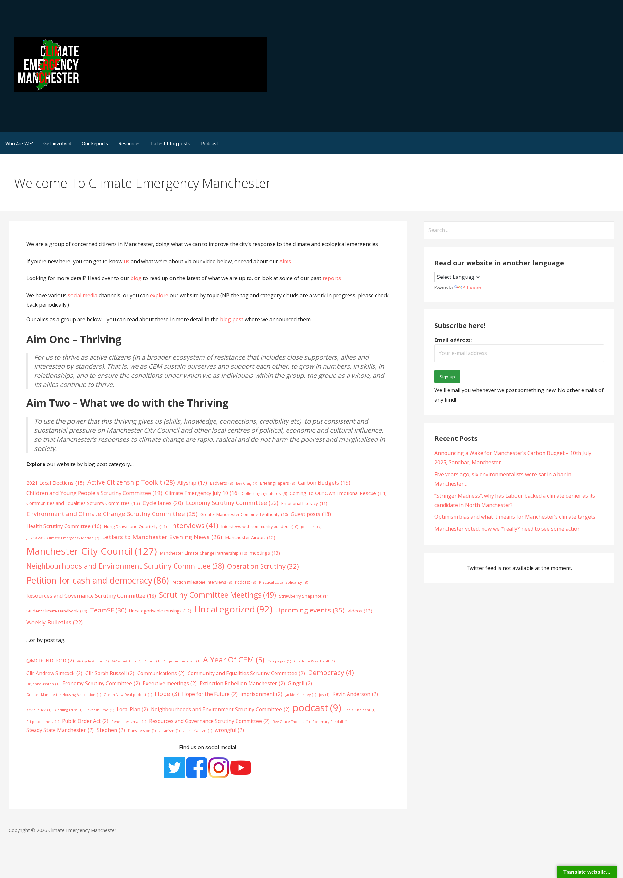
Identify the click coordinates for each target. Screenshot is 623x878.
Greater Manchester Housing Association (63, 694)
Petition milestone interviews (202, 582)
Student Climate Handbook (56, 611)
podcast (317, 707)
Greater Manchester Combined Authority (244, 514)
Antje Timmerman (181, 661)
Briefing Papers (277, 483)
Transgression (142, 730)
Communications (161, 673)
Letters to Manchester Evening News (162, 537)
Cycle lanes (163, 503)
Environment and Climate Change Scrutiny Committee (111, 514)
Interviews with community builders (259, 526)
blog (136, 278)
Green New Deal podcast (128, 694)
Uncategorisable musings (160, 611)
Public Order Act (85, 720)
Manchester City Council (91, 551)
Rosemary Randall (330, 721)
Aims (285, 261)
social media (82, 295)
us (126, 261)
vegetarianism (197, 730)
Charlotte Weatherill (314, 661)
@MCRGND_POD (50, 660)
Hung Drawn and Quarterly (135, 526)
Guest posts (311, 514)
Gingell (300, 683)
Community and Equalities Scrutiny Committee (246, 673)
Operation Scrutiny (263, 566)
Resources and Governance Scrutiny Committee (91, 595)
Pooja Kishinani (359, 710)
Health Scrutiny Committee (63, 526)
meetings (265, 553)
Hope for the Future (210, 694)
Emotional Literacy (304, 503)
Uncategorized (233, 609)
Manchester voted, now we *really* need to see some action (507, 528)
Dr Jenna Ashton (42, 684)
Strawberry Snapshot (305, 596)
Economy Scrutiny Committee (232, 503)
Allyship (192, 482)
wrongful (229, 730)
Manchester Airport (250, 537)
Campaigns (279, 661)
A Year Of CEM (233, 659)
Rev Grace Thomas (291, 721)
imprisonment (261, 694)
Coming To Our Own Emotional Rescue (338, 493)
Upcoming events (310, 609)
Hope (167, 693)
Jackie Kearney (300, 694)
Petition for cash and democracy (97, 580)
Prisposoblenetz (42, 721)
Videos (360, 610)
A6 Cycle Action (93, 661)
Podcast (210, 143)
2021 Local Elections (55, 482)
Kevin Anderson (355, 694)
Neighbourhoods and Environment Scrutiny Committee (125, 566)
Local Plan (132, 709)
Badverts (221, 483)
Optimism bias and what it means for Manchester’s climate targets (514, 516)
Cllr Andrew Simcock (54, 673)
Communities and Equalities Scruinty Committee (83, 503)
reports (332, 278)
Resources (129, 143)
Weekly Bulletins (54, 622)
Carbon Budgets (324, 482)
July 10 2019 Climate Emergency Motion (62, 538)
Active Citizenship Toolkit (131, 482)
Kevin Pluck (38, 710)
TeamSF (108, 610)
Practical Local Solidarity (283, 582)
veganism (169, 730)
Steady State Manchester (60, 730)
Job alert (311, 527)
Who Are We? (19, 143)
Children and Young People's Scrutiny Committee (94, 493)
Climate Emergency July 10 (202, 493)
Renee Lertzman (128, 721)
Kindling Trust (68, 710)
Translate (473, 287)
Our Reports (95, 143)
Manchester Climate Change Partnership (203, 553)
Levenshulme (99, 710)
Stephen (111, 730)
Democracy (331, 672)
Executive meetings (170, 683)
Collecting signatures (264, 493)
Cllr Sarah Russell (109, 673)
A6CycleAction (126, 661)
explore (159, 295)
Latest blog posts (170, 143)
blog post (231, 319)
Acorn (152, 661)
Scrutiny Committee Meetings (217, 594)
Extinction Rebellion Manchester (242, 683)
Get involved (57, 143)
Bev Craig (246, 483)
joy (324, 694)
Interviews (194, 525)
